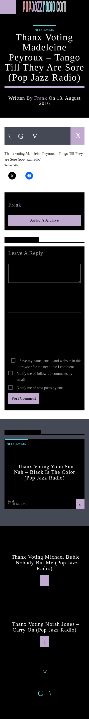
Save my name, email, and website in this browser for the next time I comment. (50, 361)
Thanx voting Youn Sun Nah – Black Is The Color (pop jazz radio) (44, 472)
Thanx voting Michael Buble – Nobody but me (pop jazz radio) (45, 562)
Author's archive (44, 220)
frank (40, 98)
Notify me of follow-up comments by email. (44, 373)
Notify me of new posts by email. (41, 388)
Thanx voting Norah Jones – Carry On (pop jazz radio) (45, 627)
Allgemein (44, 30)
